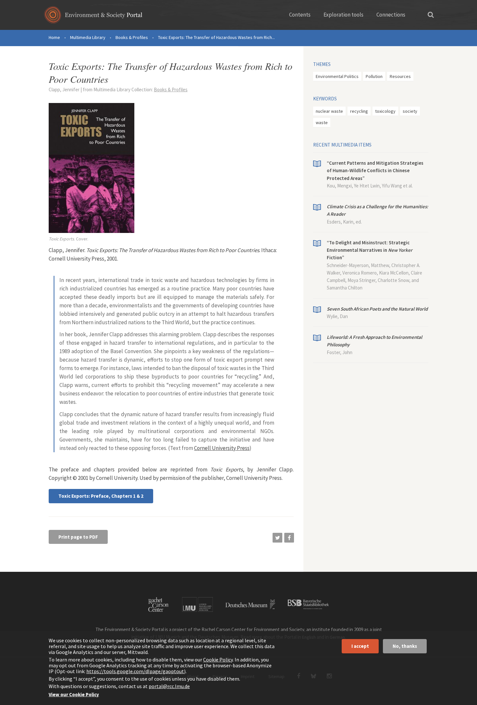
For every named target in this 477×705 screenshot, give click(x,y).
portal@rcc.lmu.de (169, 686)
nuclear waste (329, 111)
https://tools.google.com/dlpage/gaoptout (135, 671)
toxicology (385, 111)
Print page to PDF (78, 537)
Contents (300, 14)
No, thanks (405, 646)
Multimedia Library (87, 37)
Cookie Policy (218, 659)
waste (322, 122)
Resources (400, 76)
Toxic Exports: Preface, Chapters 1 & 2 (100, 496)
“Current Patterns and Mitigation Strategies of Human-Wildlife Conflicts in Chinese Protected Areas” (375, 170)
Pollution (374, 76)
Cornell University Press (222, 448)
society (410, 111)
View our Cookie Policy (74, 694)
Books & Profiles (132, 37)
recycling (359, 111)
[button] (277, 538)
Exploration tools (343, 14)
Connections (390, 14)
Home (54, 37)
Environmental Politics (337, 76)
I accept (360, 646)
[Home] (93, 17)
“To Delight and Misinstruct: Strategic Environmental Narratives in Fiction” (369, 250)
